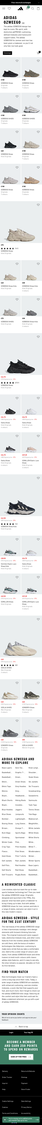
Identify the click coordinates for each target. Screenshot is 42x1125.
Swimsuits (33, 800)
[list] (17, 53)
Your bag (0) (28, 1032)
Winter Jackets (32, 856)
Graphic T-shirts (19, 773)
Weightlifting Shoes (34, 824)
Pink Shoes (19, 852)
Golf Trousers (7, 875)
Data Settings (26, 1101)
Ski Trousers (34, 786)
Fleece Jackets (5, 852)
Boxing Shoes (7, 824)
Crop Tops (6, 847)
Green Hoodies (18, 777)
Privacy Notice (26, 1107)
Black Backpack (6, 796)
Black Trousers (5, 805)
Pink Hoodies (20, 847)
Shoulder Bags (32, 773)
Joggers (18, 810)
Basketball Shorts (6, 777)
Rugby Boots (20, 875)
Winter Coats (7, 842)
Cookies (5, 1107)
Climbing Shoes (5, 838)
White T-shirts (32, 847)
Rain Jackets (20, 861)
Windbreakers (34, 852)
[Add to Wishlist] (17, 61)
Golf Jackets (7, 861)
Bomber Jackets (5, 819)
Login (11, 1032)
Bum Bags (6, 833)
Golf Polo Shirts (5, 866)
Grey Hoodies (20, 786)
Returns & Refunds (28, 1071)
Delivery (5, 1071)
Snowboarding (34, 791)
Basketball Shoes (6, 773)
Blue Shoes (6, 814)
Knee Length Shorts (34, 768)
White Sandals (32, 842)
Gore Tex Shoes (18, 768)
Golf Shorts (6, 870)
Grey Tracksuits (19, 791)
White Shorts (34, 838)
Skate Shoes (33, 777)
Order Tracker (7, 1077)
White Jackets (34, 828)
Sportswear (20, 838)
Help (3, 1089)
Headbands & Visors (20, 796)
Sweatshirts (33, 796)
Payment (24, 1083)
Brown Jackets (5, 828)
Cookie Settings (7, 1101)
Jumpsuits (19, 814)
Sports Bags (20, 833)
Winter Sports (34, 861)
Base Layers (7, 768)
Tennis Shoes (34, 810)
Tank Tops (33, 805)
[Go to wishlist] (9, 8)
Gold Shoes (6, 856)
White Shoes (34, 833)
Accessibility (25, 1113)
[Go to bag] (38, 8)
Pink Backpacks (19, 842)
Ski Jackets (33, 782)
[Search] (32, 8)
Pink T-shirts (20, 856)
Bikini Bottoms (5, 782)
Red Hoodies (20, 865)
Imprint (5, 1083)
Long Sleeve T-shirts (20, 824)
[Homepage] (20, 9)
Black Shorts (7, 800)
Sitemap (24, 1077)
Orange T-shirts (19, 828)
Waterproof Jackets (33, 819)
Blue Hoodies (7, 810)
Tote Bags (33, 814)
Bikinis (5, 791)
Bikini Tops (6, 786)
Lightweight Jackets (20, 819)
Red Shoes (19, 870)
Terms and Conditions (10, 1113)
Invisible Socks (18, 805)
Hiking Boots (20, 800)
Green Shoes (20, 782)
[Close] (5, 1119)
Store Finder (25, 1089)
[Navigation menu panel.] (4, 8)
